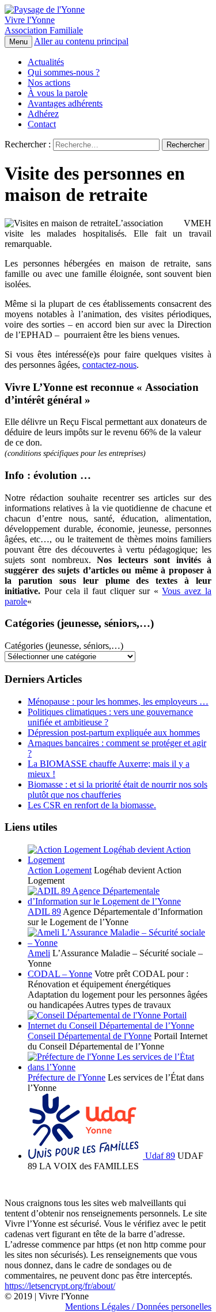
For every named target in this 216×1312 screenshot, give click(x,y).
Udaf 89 (159, 1156)
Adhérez (43, 114)
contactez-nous (109, 365)
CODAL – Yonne (60, 974)
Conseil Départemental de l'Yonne (89, 1036)
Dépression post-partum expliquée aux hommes (114, 732)
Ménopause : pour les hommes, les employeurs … (118, 701)
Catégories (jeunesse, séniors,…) (64, 646)
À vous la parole (58, 93)
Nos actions (49, 83)
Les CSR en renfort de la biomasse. (92, 805)
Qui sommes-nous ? (64, 72)
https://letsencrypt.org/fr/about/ (60, 1286)
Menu (18, 41)
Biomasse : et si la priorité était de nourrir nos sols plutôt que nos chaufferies (117, 789)
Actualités (46, 62)
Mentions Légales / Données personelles (138, 1306)
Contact (42, 124)
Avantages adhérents (65, 103)
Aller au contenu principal (81, 41)
